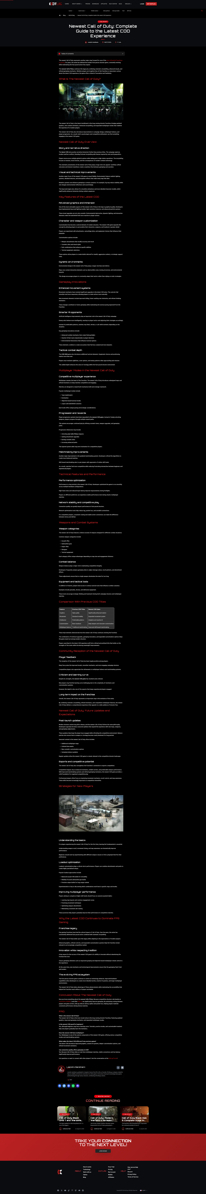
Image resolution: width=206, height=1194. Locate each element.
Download (95, 3)
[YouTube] (65, 1190)
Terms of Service (133, 1177)
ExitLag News (106, 10)
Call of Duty (71, 15)
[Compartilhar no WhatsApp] (73, 1085)
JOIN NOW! (103, 1151)
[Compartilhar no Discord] (77, 1085)
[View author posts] (118, 1067)
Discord (130, 1171)
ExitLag (80, 1001)
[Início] (60, 15)
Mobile (110, 1174)
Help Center (113, 3)
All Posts (129, 10)
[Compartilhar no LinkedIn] (68, 1085)
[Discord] (79, 1190)
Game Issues (81, 10)
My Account (111, 1172)
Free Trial (111, 1167)
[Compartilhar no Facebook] (59, 1085)
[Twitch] (76, 1190)
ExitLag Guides (116, 10)
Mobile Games (94, 10)
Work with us (87, 1172)
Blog (120, 3)
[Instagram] (72, 1190)
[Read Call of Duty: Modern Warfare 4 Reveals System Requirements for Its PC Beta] (103, 1119)
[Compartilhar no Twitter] (64, 1085)
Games (67, 3)
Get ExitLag (151, 4)
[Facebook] (58, 1190)
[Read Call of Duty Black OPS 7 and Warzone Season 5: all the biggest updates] (71, 1119)
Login (142, 4)
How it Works (76, 3)
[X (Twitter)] (61, 1190)
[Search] (202, 11)
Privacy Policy (132, 1174)
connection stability (65, 1001)
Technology (86, 1169)
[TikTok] (69, 1190)
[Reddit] (83, 1190)
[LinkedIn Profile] (122, 1067)
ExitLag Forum (113, 1058)
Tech (123, 10)
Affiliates (104, 3)
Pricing (87, 3)
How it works (87, 1167)
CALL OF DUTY (103, 21)
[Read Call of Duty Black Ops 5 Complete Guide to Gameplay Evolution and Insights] (134, 1119)
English (127, 3)
